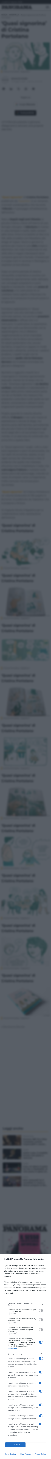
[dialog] (25, 1356)
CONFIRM (15, 1445)
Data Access (25, 1454)
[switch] (41, 1310)
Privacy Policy (40, 1454)
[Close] (45, 1259)
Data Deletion (10, 1454)
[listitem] (25, 1304)
